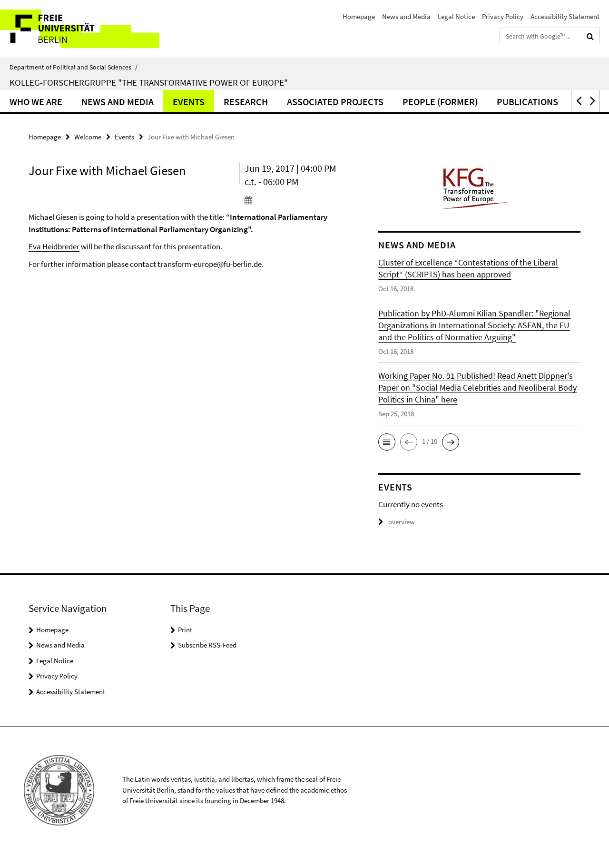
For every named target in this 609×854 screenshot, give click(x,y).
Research (246, 102)
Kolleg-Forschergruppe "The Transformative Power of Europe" (149, 82)
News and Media (406, 16)
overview (401, 521)
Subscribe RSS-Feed (207, 644)
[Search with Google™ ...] (590, 36)
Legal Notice (456, 16)
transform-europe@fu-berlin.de (209, 264)
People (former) (440, 102)
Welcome (87, 136)
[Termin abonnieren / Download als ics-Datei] (294, 199)
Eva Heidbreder (54, 246)
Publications (527, 102)
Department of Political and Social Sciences (74, 67)
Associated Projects (335, 102)
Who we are (36, 102)
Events (189, 102)
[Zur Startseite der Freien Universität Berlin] (79, 29)
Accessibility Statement (564, 16)
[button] (578, 101)
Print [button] (185, 629)
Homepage (359, 16)
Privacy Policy (502, 16)
